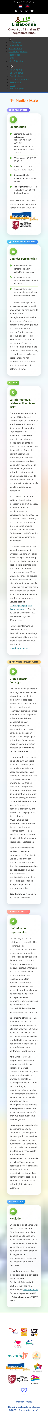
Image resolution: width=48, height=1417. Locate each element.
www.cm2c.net (30, 1289)
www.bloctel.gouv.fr (19, 648)
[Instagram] (27, 11)
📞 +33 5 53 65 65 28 (24, 2)
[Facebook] (16, 11)
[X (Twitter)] (21, 11)
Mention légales (24, 1401)
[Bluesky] (32, 11)
